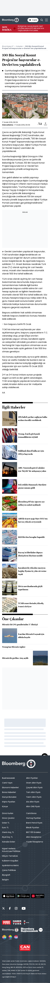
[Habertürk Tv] (17, 922)
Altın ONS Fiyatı (33, 806)
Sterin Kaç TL (8, 832)
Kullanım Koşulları (10, 860)
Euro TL (5, 827)
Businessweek (8, 778)
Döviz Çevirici (8, 818)
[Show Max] (16, 937)
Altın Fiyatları (32, 778)
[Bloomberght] (10, 20)
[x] (3, 909)
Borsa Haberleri (9, 792)
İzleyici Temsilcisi (10, 856)
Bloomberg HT (8, 46)
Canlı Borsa (31, 813)
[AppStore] (8, 896)
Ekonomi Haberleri (10, 787)
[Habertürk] (6, 922)
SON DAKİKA (6, 28)
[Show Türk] (10, 937)
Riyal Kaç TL (7, 837)
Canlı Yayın (7, 782)
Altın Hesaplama (33, 837)
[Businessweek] (32, 930)
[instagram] (16, 909)
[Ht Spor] (26, 922)
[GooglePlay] (23, 896)
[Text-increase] (40, 124)
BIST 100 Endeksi (33, 832)
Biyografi (6, 875)
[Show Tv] (4, 937)
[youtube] (23, 909)
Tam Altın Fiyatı (33, 792)
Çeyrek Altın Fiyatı (34, 787)
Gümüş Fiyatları (33, 818)
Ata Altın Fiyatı (32, 801)
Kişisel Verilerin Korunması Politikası (11, 850)
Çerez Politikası (9, 870)
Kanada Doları (8, 841)
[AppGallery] (37, 896)
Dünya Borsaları (9, 797)
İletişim (5, 879)
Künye (5, 806)
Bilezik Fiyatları (32, 827)
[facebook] (10, 909)
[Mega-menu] (46, 20)
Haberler (19, 46)
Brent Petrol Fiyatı (34, 822)
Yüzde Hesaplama (34, 841)
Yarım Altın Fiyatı (33, 797)
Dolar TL (5, 822)
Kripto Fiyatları (8, 801)
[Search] (42, 20)
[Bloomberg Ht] (10, 930)
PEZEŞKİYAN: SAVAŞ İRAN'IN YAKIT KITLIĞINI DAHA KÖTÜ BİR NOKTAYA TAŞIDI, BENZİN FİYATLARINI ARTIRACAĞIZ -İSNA (31, 28)
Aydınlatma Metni (10, 865)
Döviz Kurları (7, 813)
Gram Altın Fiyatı (33, 782)
